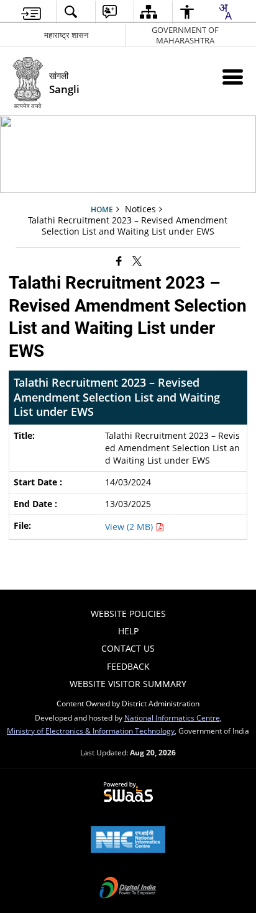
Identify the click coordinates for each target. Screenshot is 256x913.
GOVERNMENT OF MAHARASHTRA (185, 35)
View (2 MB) (130, 527)
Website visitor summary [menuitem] (128, 684)
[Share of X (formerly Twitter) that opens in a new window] (137, 260)
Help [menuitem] (128, 631)
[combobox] (225, 12)
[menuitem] (31, 12)
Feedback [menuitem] (128, 666)
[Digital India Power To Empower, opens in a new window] (128, 889)
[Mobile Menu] (233, 77)
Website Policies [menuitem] (128, 613)
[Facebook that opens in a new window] (119, 260)
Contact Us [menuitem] (128, 648)
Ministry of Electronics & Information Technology (91, 730)
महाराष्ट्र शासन (66, 34)
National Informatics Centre (172, 717)
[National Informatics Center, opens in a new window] (128, 840)
